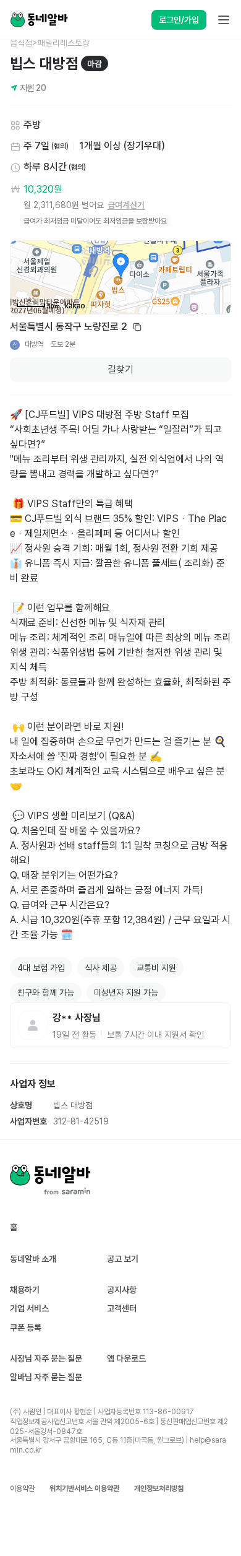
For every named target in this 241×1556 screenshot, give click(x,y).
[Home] (39, 19)
